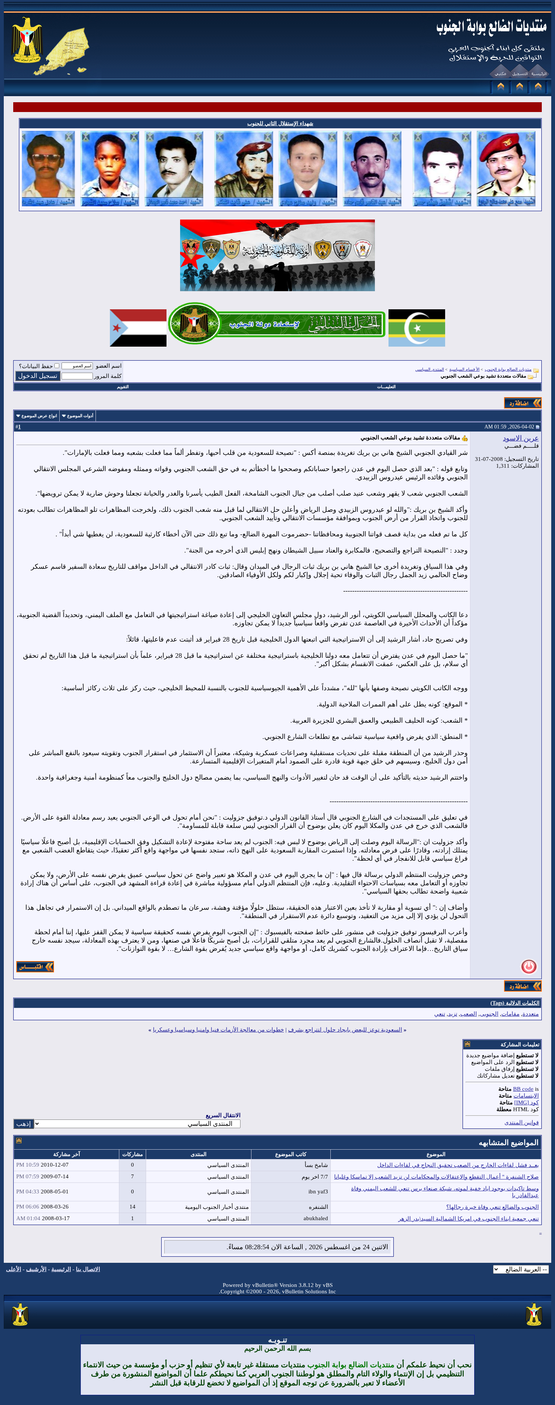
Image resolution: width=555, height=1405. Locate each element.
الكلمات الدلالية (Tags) (515, 1003)
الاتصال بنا (88, 1269)
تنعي (439, 1014)
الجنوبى (489, 1014)
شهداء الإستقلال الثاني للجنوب (280, 123)
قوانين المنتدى (521, 1122)
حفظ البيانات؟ (36, 366)
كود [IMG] (526, 1102)
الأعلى (13, 1269)
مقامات (510, 1014)
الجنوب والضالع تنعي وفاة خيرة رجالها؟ (492, 1207)
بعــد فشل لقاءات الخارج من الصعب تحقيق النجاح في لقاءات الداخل (458, 1165)
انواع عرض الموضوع (39, 415)
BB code (523, 1089)
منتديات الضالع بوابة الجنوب (508, 369)
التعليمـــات (386, 386)
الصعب (468, 1014)
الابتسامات (526, 1096)
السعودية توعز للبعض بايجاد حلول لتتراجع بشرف (345, 1030)
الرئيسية (61, 1269)
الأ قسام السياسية (464, 369)
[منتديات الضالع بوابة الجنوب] (20, 1326)
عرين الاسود (521, 438)
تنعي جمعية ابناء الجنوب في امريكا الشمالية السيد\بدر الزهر (468, 1219)
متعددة (531, 1014)
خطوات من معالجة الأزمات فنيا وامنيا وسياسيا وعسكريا (218, 1030)
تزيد (452, 1014)
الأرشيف (36, 1269)
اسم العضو (109, 366)
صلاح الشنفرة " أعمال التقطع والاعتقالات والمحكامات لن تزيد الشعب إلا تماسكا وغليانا (436, 1177)
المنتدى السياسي (429, 369)
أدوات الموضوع (80, 415)
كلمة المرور (108, 376)
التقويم (123, 386)
